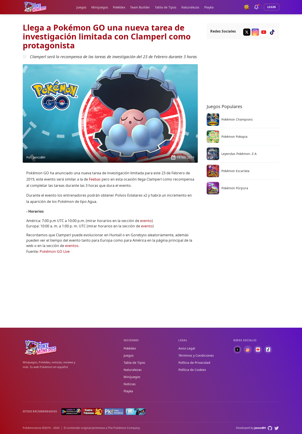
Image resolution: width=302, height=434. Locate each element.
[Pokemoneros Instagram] (255, 32)
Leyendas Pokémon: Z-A (239, 154)
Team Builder (140, 7)
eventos (71, 245)
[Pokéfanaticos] (114, 411)
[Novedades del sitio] (256, 7)
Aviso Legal (186, 348)
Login (271, 7)
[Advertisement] (110, 289)
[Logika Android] (71, 411)
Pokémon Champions (237, 119)
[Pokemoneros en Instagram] (248, 350)
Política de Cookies (192, 370)
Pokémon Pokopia (234, 137)
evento (146, 220)
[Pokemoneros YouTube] (263, 32)
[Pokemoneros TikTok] (272, 32)
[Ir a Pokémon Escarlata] (213, 171)
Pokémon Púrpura (234, 188)
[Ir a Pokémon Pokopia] (213, 136)
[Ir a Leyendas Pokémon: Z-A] (213, 154)
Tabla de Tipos (165, 7)
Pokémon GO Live (55, 251)
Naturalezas (190, 7)
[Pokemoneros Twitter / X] (246, 32)
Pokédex (119, 7)
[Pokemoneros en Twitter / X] (237, 350)
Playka (209, 7)
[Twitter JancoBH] (276, 428)
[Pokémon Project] (135, 411)
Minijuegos (99, 7)
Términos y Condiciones (196, 355)
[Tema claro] (247, 7)
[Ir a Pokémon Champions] (213, 119)
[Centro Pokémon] (92, 411)
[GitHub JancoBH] (270, 428)
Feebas (95, 179)
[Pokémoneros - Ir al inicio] (35, 7)
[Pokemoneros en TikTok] (268, 350)
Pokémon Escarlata (235, 171)
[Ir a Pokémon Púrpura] (213, 188)
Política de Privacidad (194, 362)
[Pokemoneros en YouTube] (258, 350)
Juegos (81, 7)
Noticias (130, 384)
